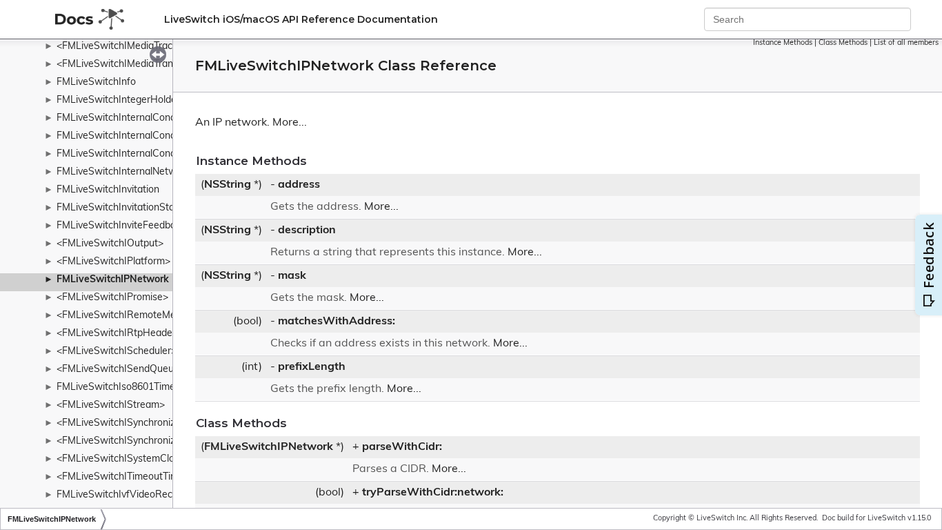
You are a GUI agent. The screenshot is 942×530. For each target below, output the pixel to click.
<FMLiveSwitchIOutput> (110, 244)
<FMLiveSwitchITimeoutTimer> (125, 477)
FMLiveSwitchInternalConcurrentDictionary (151, 118)
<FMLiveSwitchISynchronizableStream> (144, 423)
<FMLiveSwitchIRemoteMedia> (125, 316)
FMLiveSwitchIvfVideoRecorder (126, 495)
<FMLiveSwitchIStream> (111, 405)
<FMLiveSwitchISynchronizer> (123, 441)
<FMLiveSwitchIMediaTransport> (129, 64)
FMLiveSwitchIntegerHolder (118, 100)
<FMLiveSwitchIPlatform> (113, 262)
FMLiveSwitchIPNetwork (113, 280)
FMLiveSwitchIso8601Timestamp (130, 387)
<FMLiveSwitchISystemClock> (123, 459)
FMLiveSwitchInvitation (108, 190)
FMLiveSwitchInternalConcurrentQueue (144, 136)
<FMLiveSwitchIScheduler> (117, 351)
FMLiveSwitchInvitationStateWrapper (140, 208)
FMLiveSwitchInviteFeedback (121, 226)
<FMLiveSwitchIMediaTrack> (120, 46)
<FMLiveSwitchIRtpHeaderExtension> (140, 333)
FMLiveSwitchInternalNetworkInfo (132, 172)
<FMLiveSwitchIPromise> (112, 298)
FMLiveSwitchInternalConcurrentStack (142, 154)
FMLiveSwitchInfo (96, 82)
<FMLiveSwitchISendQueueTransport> (142, 369)
